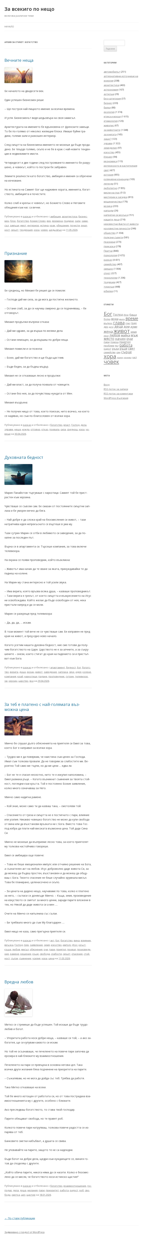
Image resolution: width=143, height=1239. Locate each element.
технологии (110, 277)
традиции (109, 282)
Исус (74, 945)
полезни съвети (113, 237)
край (20, 676)
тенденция (26, 230)
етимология (111, 121)
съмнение (25, 958)
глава (119, 322)
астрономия (111, 89)
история (108, 174)
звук (71, 672)
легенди (108, 183)
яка (31, 681)
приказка (109, 246)
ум (5, 681)
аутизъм (109, 94)
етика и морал (112, 116)
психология (110, 255)
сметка (16, 1194)
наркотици (30, 676)
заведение (50, 672)
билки (107, 107)
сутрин (70, 676)
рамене (14, 954)
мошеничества (113, 201)
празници (109, 242)
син (118, 352)
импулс (67, 945)
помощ (114, 342)
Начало (9, 26)
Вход (106, 384)
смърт (14, 230)
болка (107, 319)
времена (57, 221)
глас (127, 323)
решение (25, 954)
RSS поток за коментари (118, 393)
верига (14, 672)
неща (17, 429)
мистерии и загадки (115, 197)
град (133, 323)
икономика (110, 161)
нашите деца (112, 219)
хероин (13, 681)
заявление (36, 945)
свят (131, 348)
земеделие (110, 147)
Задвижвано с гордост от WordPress (24, 1232)
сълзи (14, 958)
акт (52, 940)
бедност (71, 667)
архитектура (69, 216)
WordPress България (116, 398)
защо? (107, 139)
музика (108, 206)
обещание (62, 225)
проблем (109, 345)
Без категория (112, 98)
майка (125, 335)
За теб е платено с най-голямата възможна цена (42, 706)
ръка (115, 348)
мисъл (25, 949)
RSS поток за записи (116, 389)
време (131, 318)
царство (23, 681)
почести (75, 225)
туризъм (109, 286)
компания (10, 676)
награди (109, 210)
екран (30, 672)
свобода (45, 954)
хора (36, 230)
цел (23, 1194)
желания (32, 1190)
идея (78, 672)
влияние (86, 940)
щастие (30, 1194)
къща (7, 949)
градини (69, 221)
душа (22, 672)
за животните (112, 130)
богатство (23, 221)
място (109, 338)
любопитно (110, 188)
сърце (126, 351)
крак (52, 225)
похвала (54, 429)
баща (133, 314)
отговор (35, 429)
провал (71, 949)
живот (39, 672)
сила (63, 429)
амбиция (55, 216)
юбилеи (108, 291)
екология (109, 112)
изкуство (56, 945)
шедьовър (55, 230)
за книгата (110, 134)
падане (42, 676)
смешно (108, 268)
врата (122, 319)
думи (133, 326)
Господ (75, 425)
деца (118, 326)
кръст (82, 945)
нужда (25, 429)
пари (52, 949)
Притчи (108, 250)
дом (127, 326)
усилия (36, 958)
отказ (44, 429)
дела (83, 425)
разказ (27, 216)
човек (44, 230)
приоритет (52, 1190)
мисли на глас (112, 192)
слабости (56, 954)
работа (64, 1190)
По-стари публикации (19, 1218)
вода (114, 319)
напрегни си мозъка (116, 215)
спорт (107, 273)
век (49, 221)
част (134, 357)
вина (77, 940)
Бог (79, 667)
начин (120, 338)
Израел (108, 156)
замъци (14, 225)
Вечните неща (19, 60)
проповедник (56, 676)
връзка (8, 945)
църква (127, 357)
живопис (109, 125)
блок (13, 221)
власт (66, 425)
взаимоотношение (74, 1185)
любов (16, 949)
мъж (134, 335)
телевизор (81, 676)
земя (47, 945)
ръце (35, 954)
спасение (77, 954)
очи (46, 949)
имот (23, 225)
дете (111, 326)
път (117, 345)
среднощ (72, 429)
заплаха (63, 672)
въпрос (108, 323)
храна (120, 357)
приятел (61, 949)
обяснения (36, 949)
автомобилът (112, 71)
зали (77, 221)
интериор (33, 225)
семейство (110, 264)
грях (26, 945)
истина (44, 225)
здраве (8, 429)
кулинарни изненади (116, 179)
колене (86, 672)
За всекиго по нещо (29, 9)
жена (108, 331)
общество (110, 233)
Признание (15, 253)
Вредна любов (18, 981)
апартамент (57, 667)
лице (106, 335)
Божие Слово (38, 221)
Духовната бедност (23, 457)
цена (51, 958)
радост (74, 1190)
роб (81, 1190)
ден (106, 326)
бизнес (108, 103)
